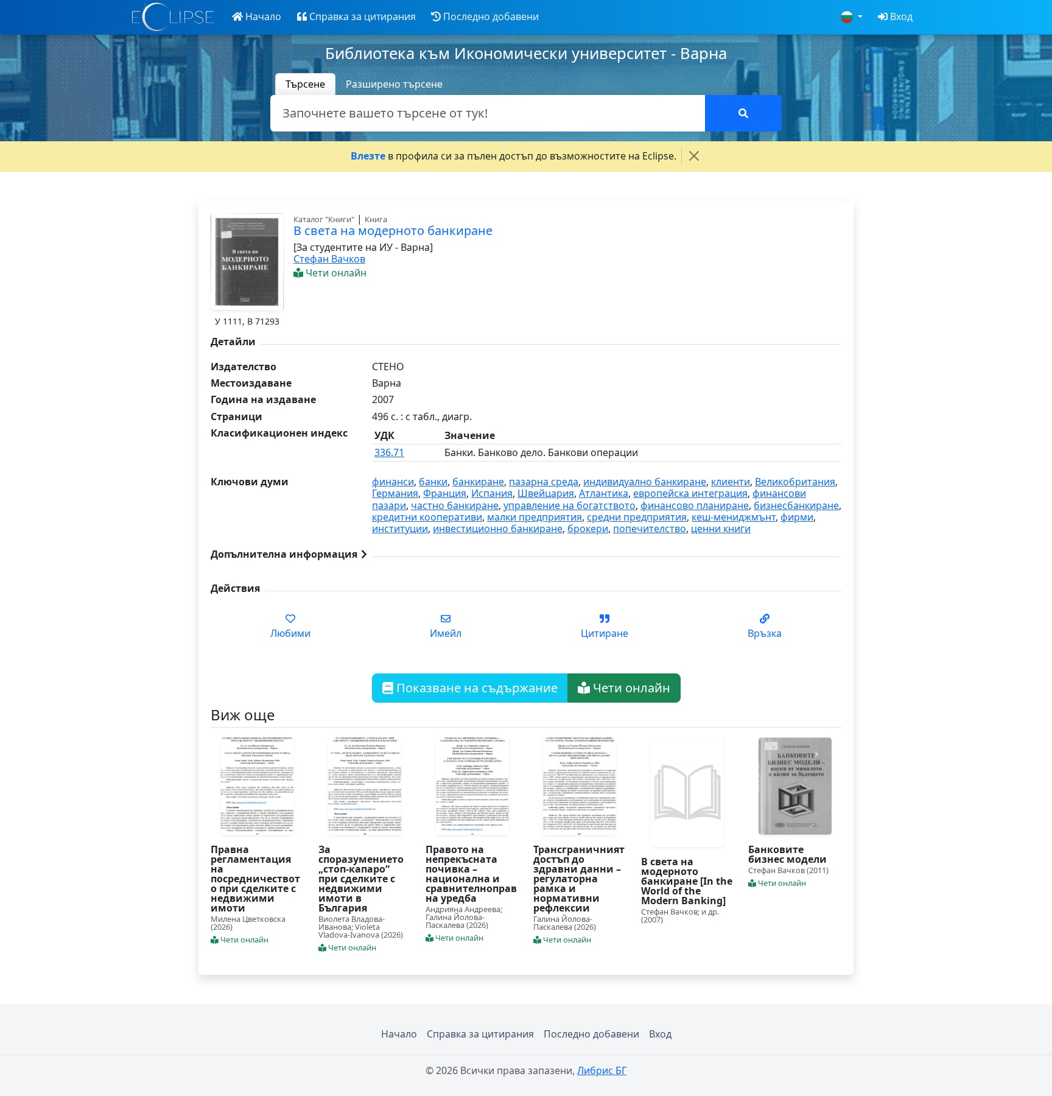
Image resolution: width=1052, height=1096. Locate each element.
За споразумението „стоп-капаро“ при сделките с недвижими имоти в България (361, 879)
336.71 (389, 452)
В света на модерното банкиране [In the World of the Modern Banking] (686, 881)
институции (400, 528)
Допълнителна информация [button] (285, 554)
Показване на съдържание (475, 688)
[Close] (694, 156)
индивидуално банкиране (644, 481)
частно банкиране (455, 505)
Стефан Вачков (329, 258)
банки (433, 481)
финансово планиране (694, 505)
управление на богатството (569, 505)
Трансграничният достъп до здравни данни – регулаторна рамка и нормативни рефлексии (579, 879)
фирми (796, 517)
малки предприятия (534, 517)
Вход (660, 1034)
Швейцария (545, 493)
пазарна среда (543, 481)
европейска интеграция (690, 493)
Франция (444, 493)
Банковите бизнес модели (787, 854)
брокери (587, 528)
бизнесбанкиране (796, 505)
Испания (492, 493)
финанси (393, 481)
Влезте (368, 156)
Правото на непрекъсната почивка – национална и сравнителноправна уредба (471, 874)
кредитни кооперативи (427, 517)
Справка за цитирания (480, 1034)
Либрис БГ (601, 1070)
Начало (399, 1034)
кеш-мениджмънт (734, 517)
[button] (256, 16)
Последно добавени (591, 1034)
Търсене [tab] (305, 84)
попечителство (649, 528)
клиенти (730, 481)
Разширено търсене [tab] (394, 84)
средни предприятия (637, 517)
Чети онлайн (630, 688)
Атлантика (603, 493)
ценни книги (721, 528)
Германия (395, 493)
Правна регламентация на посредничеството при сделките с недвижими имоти (255, 879)
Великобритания (795, 481)
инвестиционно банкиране (498, 528)
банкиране (478, 481)
